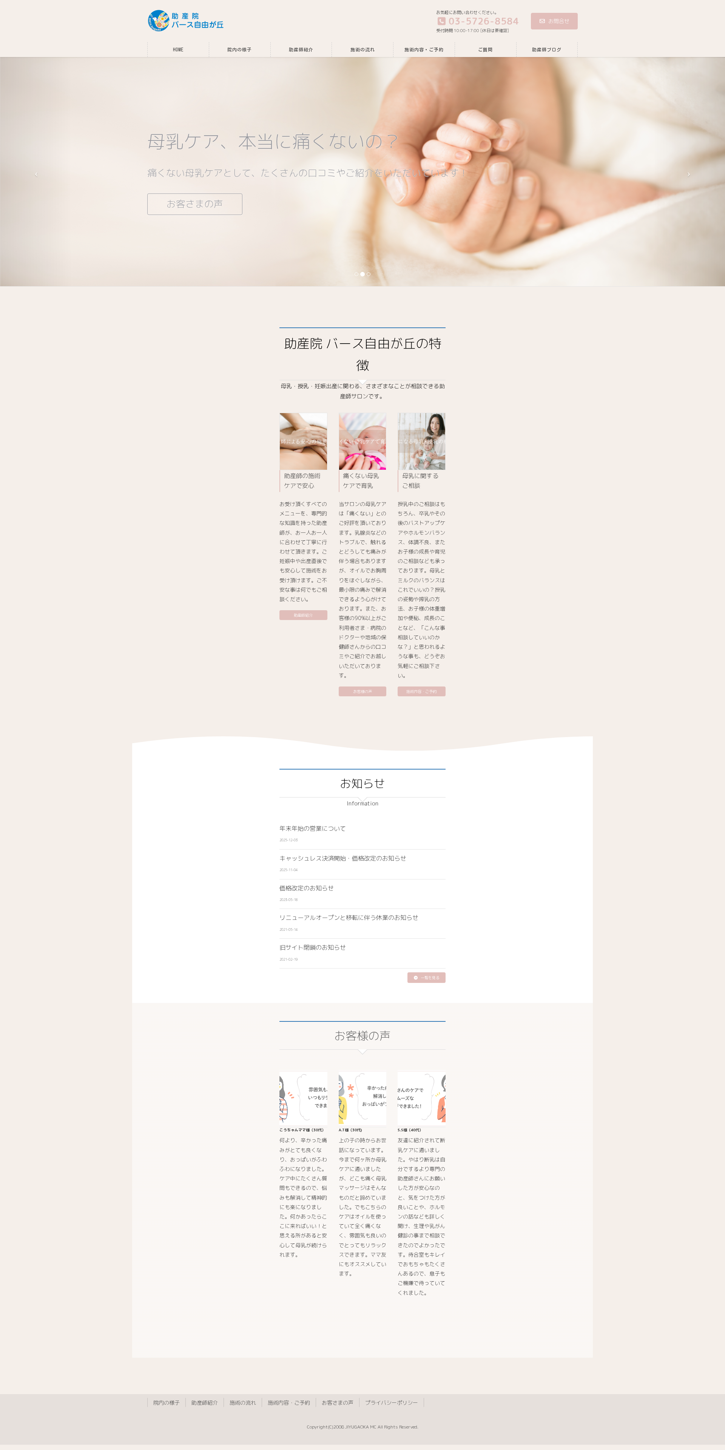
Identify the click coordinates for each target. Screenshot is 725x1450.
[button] (426, 977)
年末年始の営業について (312, 828)
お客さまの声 (337, 1402)
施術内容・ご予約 (421, 691)
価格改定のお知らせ (306, 888)
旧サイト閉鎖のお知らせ (312, 947)
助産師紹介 (303, 615)
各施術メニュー (200, 204)
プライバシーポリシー (391, 1402)
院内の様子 (166, 1402)
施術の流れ (243, 1402)
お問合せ (558, 21)
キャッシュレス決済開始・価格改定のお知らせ (342, 858)
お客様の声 (362, 691)
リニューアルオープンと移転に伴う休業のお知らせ (348, 917)
